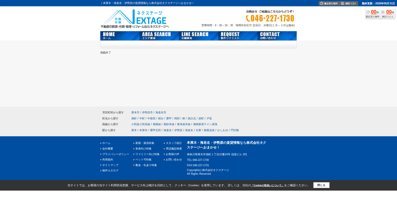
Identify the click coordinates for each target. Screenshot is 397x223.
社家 (198, 130)
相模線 (157, 124)
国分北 (192, 118)
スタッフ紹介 (174, 143)
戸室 (209, 118)
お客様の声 (172, 154)
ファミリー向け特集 (147, 154)
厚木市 (135, 112)
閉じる (321, 185)
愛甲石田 (155, 130)
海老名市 (160, 112)
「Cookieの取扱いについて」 (267, 185)
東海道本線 (183, 124)
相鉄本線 (169, 124)
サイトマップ (110, 165)
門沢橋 (235, 130)
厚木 (134, 130)
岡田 (177, 118)
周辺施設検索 (174, 148)
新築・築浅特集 (144, 143)
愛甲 (169, 118)
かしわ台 (222, 130)
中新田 (151, 118)
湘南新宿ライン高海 (205, 124)
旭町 (134, 118)
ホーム (106, 143)
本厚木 (143, 130)
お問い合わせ (174, 159)
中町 (142, 118)
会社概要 (107, 148)
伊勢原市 (147, 112)
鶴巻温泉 (209, 130)
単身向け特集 (143, 148)
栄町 (201, 118)
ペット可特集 (143, 159)
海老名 (168, 130)
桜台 (161, 118)
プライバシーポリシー (115, 154)
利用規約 (107, 159)
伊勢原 (178, 130)
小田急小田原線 (140, 124)
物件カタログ (110, 170)
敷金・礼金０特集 (146, 165)
